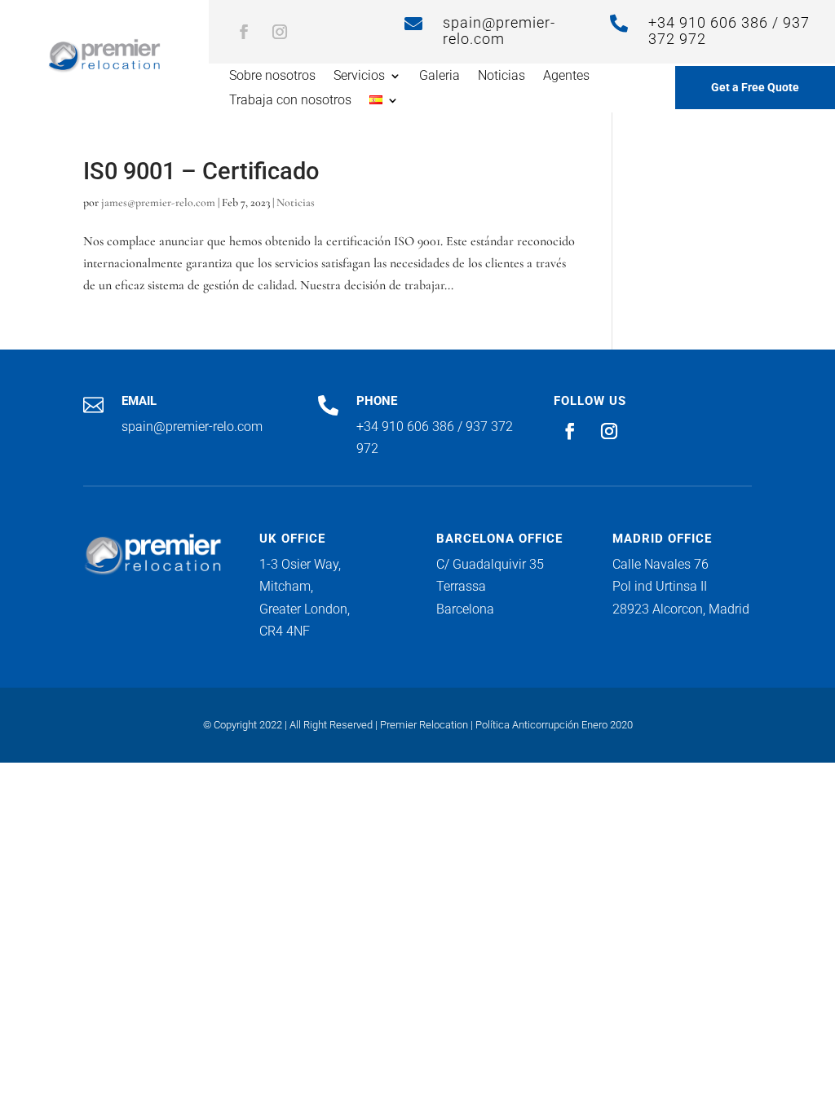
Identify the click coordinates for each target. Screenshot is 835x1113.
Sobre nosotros (272, 76)
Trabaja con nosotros (290, 101)
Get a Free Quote (755, 87)
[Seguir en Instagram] (279, 31)
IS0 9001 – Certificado (201, 171)
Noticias (501, 76)
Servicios (359, 76)
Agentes (566, 76)
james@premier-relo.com (158, 202)
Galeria (439, 76)
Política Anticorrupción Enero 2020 (554, 725)
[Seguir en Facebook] (243, 31)
